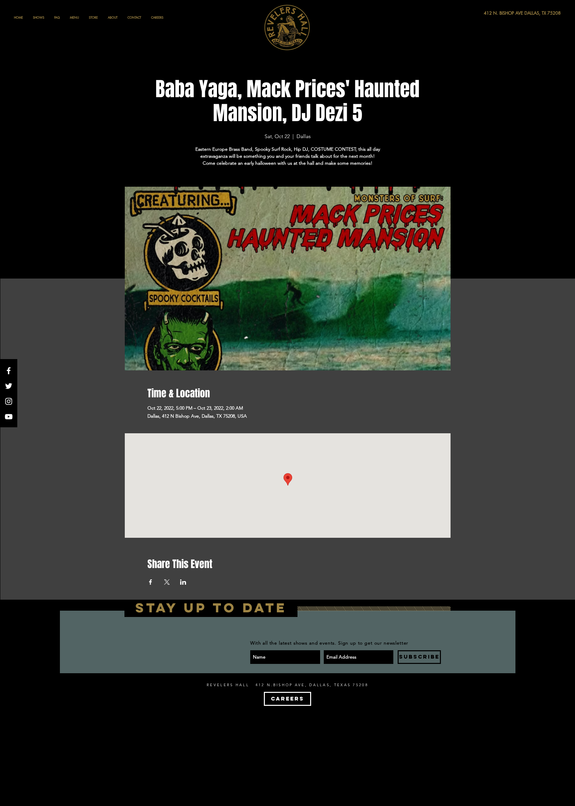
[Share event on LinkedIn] (183, 582)
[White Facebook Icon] (8, 370)
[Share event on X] (167, 582)
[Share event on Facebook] (150, 582)
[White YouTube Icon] (8, 416)
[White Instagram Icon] (8, 401)
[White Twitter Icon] (8, 386)
